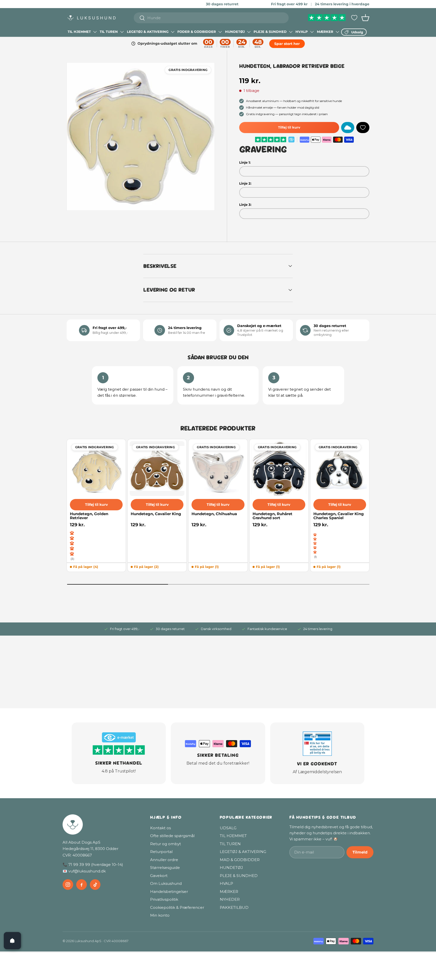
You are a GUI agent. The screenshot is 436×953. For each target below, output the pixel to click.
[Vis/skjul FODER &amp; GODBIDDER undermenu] (220, 32)
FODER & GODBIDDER (196, 32)
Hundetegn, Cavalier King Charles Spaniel (338, 516)
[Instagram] (68, 884)
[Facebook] (81, 884)
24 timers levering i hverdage (342, 4)
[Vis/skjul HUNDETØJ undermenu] (249, 32)
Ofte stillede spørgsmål (172, 835)
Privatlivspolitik (164, 899)
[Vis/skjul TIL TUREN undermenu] (122, 32)
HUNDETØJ (235, 32)
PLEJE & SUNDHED (270, 32)
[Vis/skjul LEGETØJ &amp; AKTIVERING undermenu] (173, 32)
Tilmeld (359, 852)
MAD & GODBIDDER (240, 859)
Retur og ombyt (165, 843)
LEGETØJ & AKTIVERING (148, 32)
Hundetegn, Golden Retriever (89, 516)
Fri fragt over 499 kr (289, 4)
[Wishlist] (354, 17)
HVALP (301, 32)
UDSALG (228, 827)
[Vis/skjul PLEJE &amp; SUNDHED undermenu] (291, 32)
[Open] (12, 940)
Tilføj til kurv (289, 127)
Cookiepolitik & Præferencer (177, 907)
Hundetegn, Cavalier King (156, 514)
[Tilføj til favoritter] (362, 127)
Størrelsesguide (165, 867)
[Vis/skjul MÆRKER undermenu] (337, 32)
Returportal (161, 851)
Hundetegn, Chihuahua (214, 514)
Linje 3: (245, 205)
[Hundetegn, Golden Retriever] (96, 468)
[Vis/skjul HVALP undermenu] (312, 32)
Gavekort (159, 875)
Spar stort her (286, 43)
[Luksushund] (101, 824)
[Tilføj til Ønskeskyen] (347, 127)
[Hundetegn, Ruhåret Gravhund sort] (279, 468)
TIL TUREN (109, 32)
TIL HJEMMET (79, 32)
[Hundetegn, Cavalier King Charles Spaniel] (339, 468)
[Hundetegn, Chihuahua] (217, 468)
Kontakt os (160, 827)
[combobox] (211, 17)
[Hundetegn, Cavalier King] (157, 468)
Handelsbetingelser (169, 891)
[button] (365, 17)
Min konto (160, 915)
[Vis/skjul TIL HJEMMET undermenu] (95, 32)
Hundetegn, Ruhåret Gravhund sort (272, 516)
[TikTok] (95, 884)
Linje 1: (245, 162)
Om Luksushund (166, 883)
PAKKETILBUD (234, 907)
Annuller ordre (164, 859)
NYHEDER (230, 899)
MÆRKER (325, 32)
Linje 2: (245, 183)
